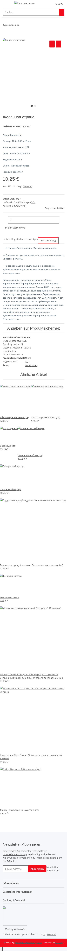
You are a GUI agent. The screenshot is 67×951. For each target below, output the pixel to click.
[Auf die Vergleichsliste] (52, 44)
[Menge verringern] (5, 220)
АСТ (27, 361)
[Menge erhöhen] (61, 220)
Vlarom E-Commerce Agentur (28, 942)
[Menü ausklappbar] (7, 3)
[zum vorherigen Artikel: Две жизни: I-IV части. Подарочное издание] (22, 25)
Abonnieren (37, 868)
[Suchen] (61, 12)
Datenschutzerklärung (15, 854)
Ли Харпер (31, 365)
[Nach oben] (1, 949)
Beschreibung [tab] (48, 240)
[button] (47, 3)
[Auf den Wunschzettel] (58, 44)
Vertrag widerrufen (15, 929)
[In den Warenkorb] (5, 36)
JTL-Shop (59, 942)
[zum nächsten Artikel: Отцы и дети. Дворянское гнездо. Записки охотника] (27, 25)
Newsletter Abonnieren (52, 869)
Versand (27, 186)
